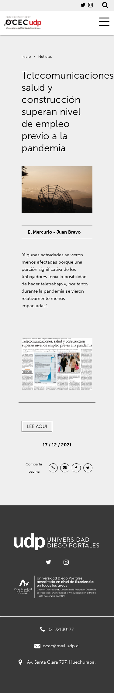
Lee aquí (37, 426)
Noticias (45, 56)
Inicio (26, 56)
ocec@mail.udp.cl (61, 646)
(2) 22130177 (61, 629)
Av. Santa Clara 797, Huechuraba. (61, 662)
